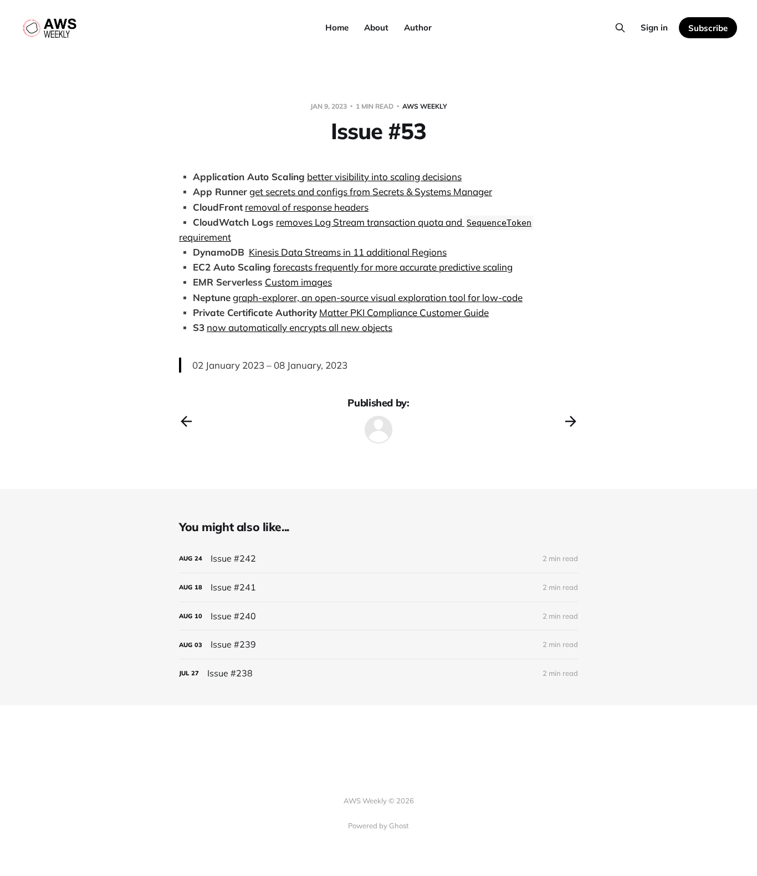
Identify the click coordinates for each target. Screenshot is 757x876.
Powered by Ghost (378, 825)
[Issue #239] (378, 644)
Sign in (654, 27)
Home (337, 27)
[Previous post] (186, 421)
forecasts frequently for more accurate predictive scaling (393, 267)
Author (418, 27)
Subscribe (708, 28)
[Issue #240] (378, 616)
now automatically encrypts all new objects (299, 327)
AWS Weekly (424, 106)
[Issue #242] (378, 558)
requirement (205, 237)
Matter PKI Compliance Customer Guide (404, 312)
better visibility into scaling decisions (384, 176)
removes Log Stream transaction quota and (403, 222)
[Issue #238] (378, 673)
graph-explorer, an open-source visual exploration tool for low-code (378, 297)
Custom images (298, 282)
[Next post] (571, 421)
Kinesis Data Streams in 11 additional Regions (348, 252)
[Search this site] (620, 27)
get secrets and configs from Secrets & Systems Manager (370, 191)
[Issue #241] (378, 587)
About (376, 27)
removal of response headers (307, 207)
